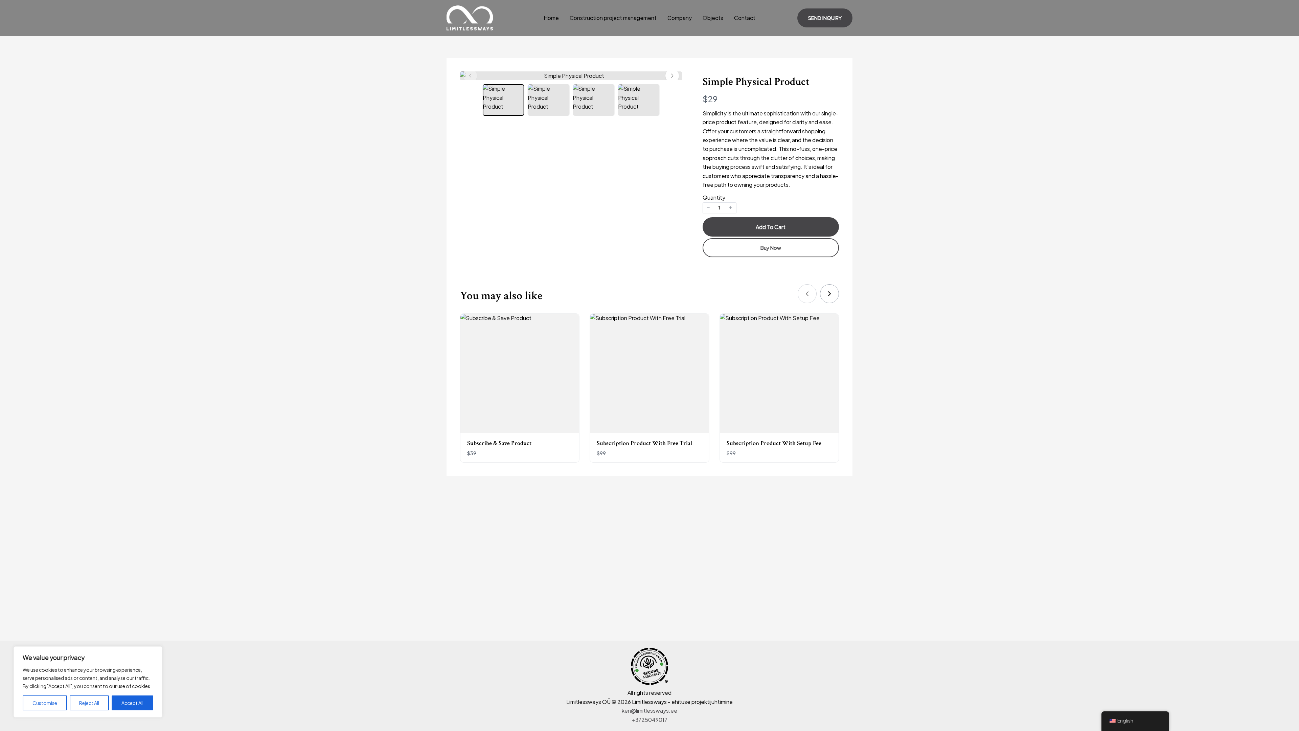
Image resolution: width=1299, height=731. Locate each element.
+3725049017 (649, 719)
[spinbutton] (719, 208)
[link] (829, 293)
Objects (713, 17)
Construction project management (613, 17)
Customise (44, 703)
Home (551, 17)
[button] (824, 17)
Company (679, 17)
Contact (744, 17)
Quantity (714, 197)
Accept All (132, 703)
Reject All (89, 703)
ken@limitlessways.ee (649, 710)
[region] (88, 681)
